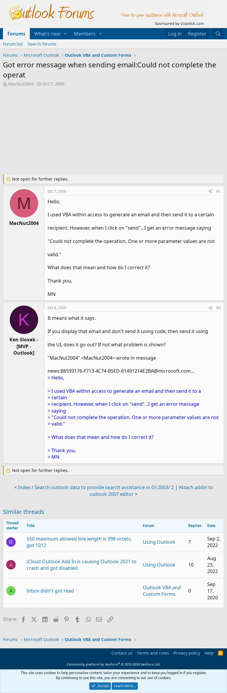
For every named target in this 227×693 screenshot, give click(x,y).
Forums (16, 33)
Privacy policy (187, 653)
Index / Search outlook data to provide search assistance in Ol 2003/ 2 (96, 487)
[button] (65, 33)
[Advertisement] (113, 131)
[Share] (210, 191)
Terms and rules (153, 653)
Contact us (121, 653)
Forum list (13, 44)
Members (84, 33)
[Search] (218, 33)
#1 (218, 191)
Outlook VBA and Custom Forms (162, 590)
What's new (47, 33)
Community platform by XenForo (113, 664)
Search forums (41, 44)
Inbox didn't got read (50, 590)
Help (209, 653)
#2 (218, 307)
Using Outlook (159, 542)
